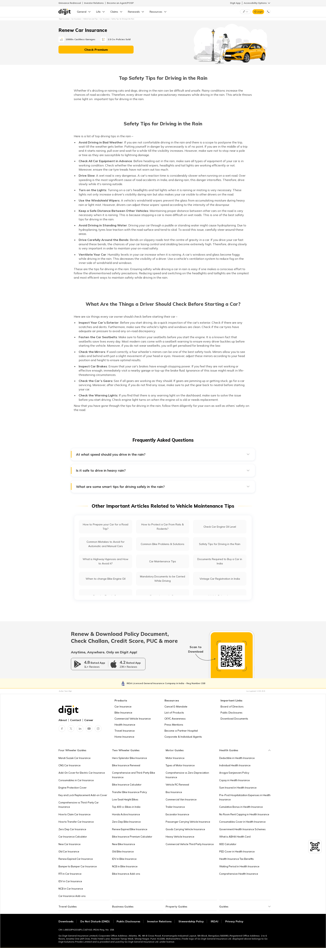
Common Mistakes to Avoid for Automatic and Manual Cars (106, 544)
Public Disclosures (231, 712)
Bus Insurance (174, 792)
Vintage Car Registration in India (220, 578)
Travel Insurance (125, 730)
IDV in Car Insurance (70, 881)
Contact (75, 720)
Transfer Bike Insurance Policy (129, 792)
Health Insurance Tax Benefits (236, 858)
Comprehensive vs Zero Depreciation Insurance (187, 775)
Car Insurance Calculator (72, 836)
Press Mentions (174, 724)
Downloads (65, 921)
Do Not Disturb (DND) (95, 921)
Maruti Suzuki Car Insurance (74, 757)
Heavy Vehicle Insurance (180, 836)
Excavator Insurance (177, 814)
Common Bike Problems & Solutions (162, 544)
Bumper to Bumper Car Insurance (77, 866)
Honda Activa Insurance (126, 814)
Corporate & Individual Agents (183, 736)
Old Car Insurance (68, 851)
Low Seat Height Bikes (125, 799)
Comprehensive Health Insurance (238, 873)
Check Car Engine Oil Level (220, 526)
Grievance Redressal (69, 3)
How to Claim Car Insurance (74, 814)
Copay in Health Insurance (234, 780)
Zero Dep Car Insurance (72, 829)
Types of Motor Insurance (180, 765)
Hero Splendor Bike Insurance (129, 757)
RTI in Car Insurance (70, 873)
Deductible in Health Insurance (237, 757)
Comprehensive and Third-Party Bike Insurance (133, 775)
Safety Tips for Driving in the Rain (219, 544)
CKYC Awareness (175, 718)
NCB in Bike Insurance (125, 866)
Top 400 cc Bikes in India (126, 806)
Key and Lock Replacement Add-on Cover (82, 795)
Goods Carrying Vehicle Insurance (185, 829)
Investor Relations (94, 3)
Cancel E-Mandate (176, 706)
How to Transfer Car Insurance (76, 821)
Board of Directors (232, 706)
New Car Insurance (69, 844)
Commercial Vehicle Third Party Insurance (190, 844)
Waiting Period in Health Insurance (239, 866)
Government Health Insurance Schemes (242, 829)
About (62, 720)
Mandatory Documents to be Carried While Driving (162, 578)
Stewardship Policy (191, 921)
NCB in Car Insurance (70, 888)
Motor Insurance (175, 757)
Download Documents (234, 718)
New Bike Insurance (123, 844)
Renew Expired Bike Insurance (129, 829)
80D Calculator (227, 844)
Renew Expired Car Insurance (75, 858)
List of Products (174, 712)
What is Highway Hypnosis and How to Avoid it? (105, 561)
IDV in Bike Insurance (124, 858)
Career (88, 720)
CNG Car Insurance (69, 765)
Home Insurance (124, 736)
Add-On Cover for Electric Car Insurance (81, 772)
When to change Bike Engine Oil (105, 578)
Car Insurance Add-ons (72, 895)
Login (260, 11)
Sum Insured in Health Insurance (238, 787)
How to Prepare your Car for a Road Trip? (105, 526)
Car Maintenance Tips (162, 561)
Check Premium (96, 49)
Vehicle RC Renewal (177, 784)
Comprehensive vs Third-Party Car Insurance (78, 804)
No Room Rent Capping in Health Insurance (244, 814)
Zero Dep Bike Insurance (126, 821)
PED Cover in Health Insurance (237, 851)
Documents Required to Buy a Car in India (219, 561)
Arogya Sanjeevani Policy (234, 772)
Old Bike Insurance (123, 851)
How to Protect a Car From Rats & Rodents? (162, 526)
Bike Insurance (123, 712)
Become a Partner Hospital (181, 730)
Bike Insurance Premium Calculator (132, 836)
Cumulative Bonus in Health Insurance (241, 806)
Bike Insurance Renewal (126, 765)
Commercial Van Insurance (181, 799)
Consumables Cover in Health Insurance (242, 821)
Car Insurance (123, 706)
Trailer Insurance (175, 806)
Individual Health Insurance (235, 765)
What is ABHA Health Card (235, 836)
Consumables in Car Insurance (76, 780)
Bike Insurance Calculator (126, 784)
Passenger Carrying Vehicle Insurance (188, 821)
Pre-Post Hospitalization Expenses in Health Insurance (245, 797)
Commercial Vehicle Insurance (133, 718)
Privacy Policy (234, 921)
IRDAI (214, 921)
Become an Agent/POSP (120, 3)
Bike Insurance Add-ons (126, 873)
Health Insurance (125, 724)
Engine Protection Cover (72, 787)
